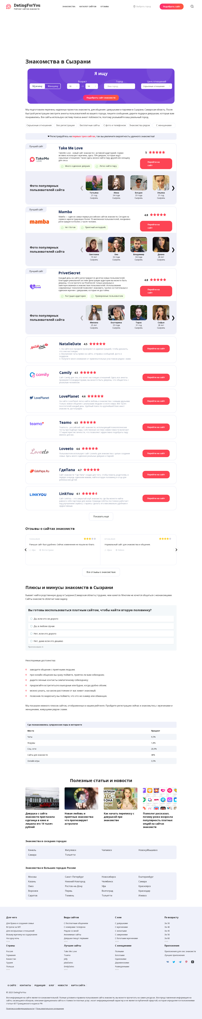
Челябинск (107, 881)
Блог (51, 985)
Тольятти (70, 854)
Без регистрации (65, 125)
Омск (31, 886)
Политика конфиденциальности (20, 1008)
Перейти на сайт (154, 164)
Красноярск (145, 886)
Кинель (32, 850)
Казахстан (11, 959)
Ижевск (143, 895)
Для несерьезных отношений (20, 931)
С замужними (121, 934)
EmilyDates (69, 966)
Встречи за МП (13, 927)
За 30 (167, 923)
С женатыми (121, 931)
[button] (173, 188)
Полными (119, 951)
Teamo (67, 955)
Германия (11, 955)
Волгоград (107, 890)
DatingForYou (27, 5)
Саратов (32, 895)
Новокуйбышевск (148, 850)
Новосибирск (109, 876)
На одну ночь (12, 938)
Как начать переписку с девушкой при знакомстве (119, 817)
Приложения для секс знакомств (180, 951)
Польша (10, 966)
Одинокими (120, 959)
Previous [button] (25, 550)
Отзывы (104, 6)
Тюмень (69, 895)
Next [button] (176, 550)
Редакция (39, 985)
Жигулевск (70, 850)
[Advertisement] (101, 31)
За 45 (167, 931)
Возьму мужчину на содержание (21, 934)
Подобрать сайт (171, 6)
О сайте (12, 985)
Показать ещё (101, 516)
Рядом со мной (71, 931)
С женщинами (163, 125)
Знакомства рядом (139, 125)
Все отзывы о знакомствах (101, 572)
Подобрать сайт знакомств (101, 97)
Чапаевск (107, 850)
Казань (32, 881)
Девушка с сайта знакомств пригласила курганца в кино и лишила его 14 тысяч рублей (40, 820)
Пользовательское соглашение (50, 1008)
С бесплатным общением (76, 923)
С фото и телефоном (115, 125)
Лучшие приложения (174, 955)
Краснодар (144, 890)
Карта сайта (78, 985)
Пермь (68, 890)
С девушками (121, 923)
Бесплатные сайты (90, 125)
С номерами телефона (74, 927)
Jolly (65, 959)
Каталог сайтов (87, 6)
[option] (62, 549)
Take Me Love (70, 951)
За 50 (167, 934)
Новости (63, 985)
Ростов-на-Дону (73, 886)
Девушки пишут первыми (76, 938)
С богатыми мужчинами (126, 938)
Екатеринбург (146, 876)
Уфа (104, 886)
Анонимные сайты (72, 934)
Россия (9, 951)
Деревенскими (122, 962)
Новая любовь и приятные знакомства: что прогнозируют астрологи (79, 818)
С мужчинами (121, 927)
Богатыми (119, 955)
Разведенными (122, 966)
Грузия (9, 962)
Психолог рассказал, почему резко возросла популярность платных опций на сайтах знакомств (158, 820)
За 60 (167, 938)
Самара (32, 854)
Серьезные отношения (39, 125)
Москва (32, 876)
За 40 (167, 927)
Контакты (25, 985)
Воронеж (33, 890)
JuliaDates (68, 962)
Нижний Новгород (75, 881)
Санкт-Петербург (74, 876)
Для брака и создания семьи (20, 923)
